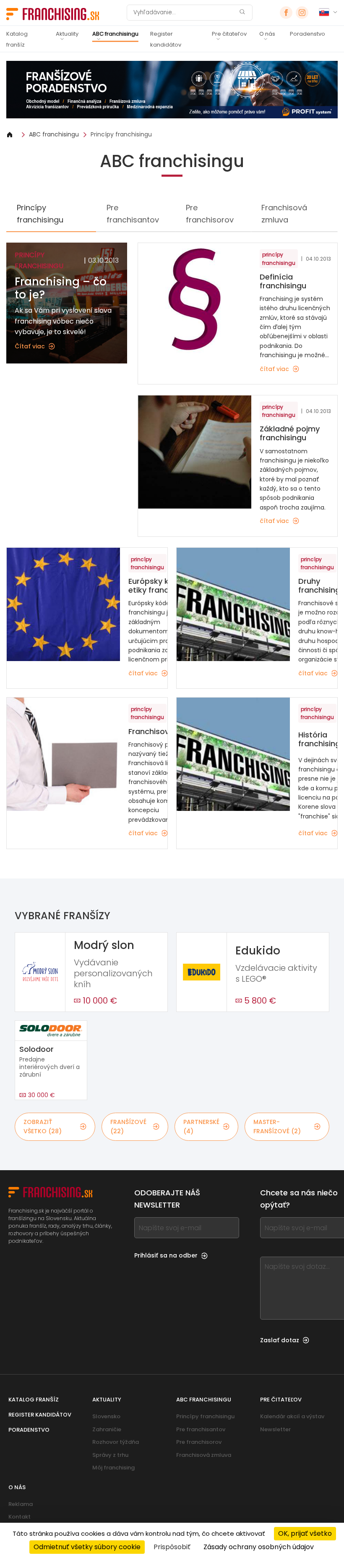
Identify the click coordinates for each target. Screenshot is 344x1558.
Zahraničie (106, 1429)
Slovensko (106, 1416)
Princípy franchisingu (121, 134)
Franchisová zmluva (284, 213)
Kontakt (19, 1517)
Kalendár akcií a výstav (292, 1416)
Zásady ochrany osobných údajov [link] (258, 1547)
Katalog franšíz (17, 39)
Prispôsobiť (172, 1547)
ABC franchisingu (115, 34)
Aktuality (67, 34)
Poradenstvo (307, 34)
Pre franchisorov (210, 213)
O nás (267, 34)
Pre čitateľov (229, 34)
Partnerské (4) (201, 1126)
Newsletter (275, 1429)
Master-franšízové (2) (277, 1126)
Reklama (20, 1504)
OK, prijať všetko (305, 1533)
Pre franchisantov (133, 213)
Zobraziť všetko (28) (42, 1126)
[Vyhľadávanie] (242, 13)
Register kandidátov (165, 39)
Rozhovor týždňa (115, 1442)
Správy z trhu (110, 1455)
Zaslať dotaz (279, 1340)
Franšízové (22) (128, 1126)
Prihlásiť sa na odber (166, 1255)
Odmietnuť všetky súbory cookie (87, 1547)
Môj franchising (113, 1468)
